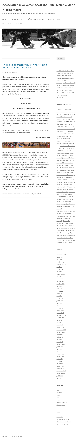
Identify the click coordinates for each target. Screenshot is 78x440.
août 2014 (60, 359)
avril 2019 (59, 296)
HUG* (58, 397)
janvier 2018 (60, 313)
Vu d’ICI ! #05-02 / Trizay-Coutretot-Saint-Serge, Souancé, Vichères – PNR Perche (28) (66, 73)
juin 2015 (59, 349)
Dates (58, 395)
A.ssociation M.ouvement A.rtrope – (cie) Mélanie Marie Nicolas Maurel (38, 7)
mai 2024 (59, 267)
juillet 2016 (60, 337)
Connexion (60, 417)
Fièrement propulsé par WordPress (12, 436)
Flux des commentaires (64, 422)
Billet (58, 390)
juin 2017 (59, 320)
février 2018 (60, 310)
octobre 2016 (60, 332)
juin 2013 (59, 378)
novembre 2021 (61, 274)
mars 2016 (60, 342)
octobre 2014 (60, 356)
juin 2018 (59, 303)
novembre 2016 (61, 330)
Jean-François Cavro (62, 402)
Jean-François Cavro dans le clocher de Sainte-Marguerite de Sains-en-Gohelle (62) (66, 148)
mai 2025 (59, 259)
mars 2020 (60, 291)
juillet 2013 (60, 376)
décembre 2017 (61, 315)
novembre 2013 (61, 373)
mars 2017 (60, 325)
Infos (58, 400)
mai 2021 (59, 276)
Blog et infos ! (7, 24)
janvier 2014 (60, 368)
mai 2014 (59, 361)
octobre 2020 (60, 284)
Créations (59, 393)
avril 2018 (59, 305)
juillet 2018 (60, 301)
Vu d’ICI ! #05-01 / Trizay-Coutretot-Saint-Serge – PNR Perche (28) (65, 95)
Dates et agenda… (54, 19)
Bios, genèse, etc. (17, 19)
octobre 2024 (60, 262)
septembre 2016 (61, 335)
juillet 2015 (60, 347)
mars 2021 (60, 279)
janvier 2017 (60, 327)
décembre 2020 (61, 281)
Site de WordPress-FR (63, 424)
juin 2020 (59, 286)
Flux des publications (63, 419)
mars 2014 (60, 364)
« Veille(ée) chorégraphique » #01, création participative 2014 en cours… (24, 66)
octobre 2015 (60, 344)
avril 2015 (59, 351)
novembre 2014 (61, 354)
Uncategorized (26, 194)
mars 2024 (60, 269)
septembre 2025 (61, 255)
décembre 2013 (61, 371)
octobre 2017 (60, 318)
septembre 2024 (61, 264)
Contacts (19, 24)
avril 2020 (59, 289)
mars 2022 (60, 272)
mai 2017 (59, 322)
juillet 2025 (60, 257)
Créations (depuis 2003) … (36, 19)
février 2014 (60, 366)
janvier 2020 (60, 293)
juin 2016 (59, 339)
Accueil (4, 19)
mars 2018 (60, 308)
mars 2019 (60, 298)
